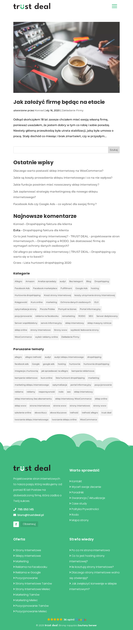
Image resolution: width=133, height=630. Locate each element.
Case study (79, 504)
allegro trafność (33, 357)
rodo (61, 391)
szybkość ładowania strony (85, 330)
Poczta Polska (47, 309)
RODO (81, 316)
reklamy (31, 391)
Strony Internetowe (28, 550)
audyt (63, 281)
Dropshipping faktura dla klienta (49, 224)
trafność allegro (90, 412)
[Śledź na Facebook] (16, 524)
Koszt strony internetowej (57, 295)
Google (35, 364)
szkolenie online (23, 412)
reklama (19, 391)
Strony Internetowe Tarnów (33, 584)
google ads (48, 364)
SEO (91, 316)
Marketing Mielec (26, 600)
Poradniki (78, 492)
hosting (95, 288)
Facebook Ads (22, 288)
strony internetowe (40, 330)
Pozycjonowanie (26, 578)
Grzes (17, 262)
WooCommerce (23, 337)
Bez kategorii (76, 281)
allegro (18, 357)
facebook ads (22, 364)
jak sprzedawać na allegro (54, 371)
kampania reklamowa (83, 371)
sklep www (20, 405)
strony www (99, 405)
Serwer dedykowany (107, 316)
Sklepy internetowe (28, 556)
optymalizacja (59, 384)
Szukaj (114, 149)
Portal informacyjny (90, 309)
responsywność (47, 391)
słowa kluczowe (58, 412)
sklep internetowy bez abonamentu (33, 398)
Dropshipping (102, 281)
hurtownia (74, 364)
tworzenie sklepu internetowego (31, 419)
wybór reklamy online (46, 337)
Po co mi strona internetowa (91, 550)
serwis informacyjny (51, 323)
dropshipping (94, 357)
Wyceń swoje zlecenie (86, 487)
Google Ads (81, 288)
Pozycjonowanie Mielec (31, 611)
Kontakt (77, 481)
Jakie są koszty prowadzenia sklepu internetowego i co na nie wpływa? (62, 177)
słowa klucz (41, 412)
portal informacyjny (80, 384)
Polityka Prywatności (85, 509)
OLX (96, 302)
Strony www (60, 330)
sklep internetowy (74, 323)
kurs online (46, 378)
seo (69, 391)
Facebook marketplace (45, 288)
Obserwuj (29, 524)
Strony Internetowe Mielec (32, 589)
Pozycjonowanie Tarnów (32, 606)
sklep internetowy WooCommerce (73, 398)
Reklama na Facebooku (31, 567)
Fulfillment (66, 288)
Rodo (75, 515)
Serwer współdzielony (26, 323)
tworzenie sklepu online (64, 419)
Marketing (22, 561)
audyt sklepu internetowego (69, 357)
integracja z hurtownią (26, 371)
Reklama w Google (28, 572)
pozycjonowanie (23, 316)
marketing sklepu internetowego (32, 384)
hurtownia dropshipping (96, 364)
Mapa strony (80, 520)
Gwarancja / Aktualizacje (88, 498)
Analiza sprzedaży (47, 281)
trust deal (106, 412)
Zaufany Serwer (87, 625)
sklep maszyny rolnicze (99, 323)
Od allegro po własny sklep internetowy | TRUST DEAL (51, 251)
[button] (66, 620)
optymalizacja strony (26, 309)
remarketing (68, 316)
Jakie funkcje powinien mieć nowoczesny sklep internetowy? (56, 184)
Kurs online (37, 302)
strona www (59, 405)
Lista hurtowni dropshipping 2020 (47, 262)
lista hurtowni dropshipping (70, 378)
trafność (74, 412)
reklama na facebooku (47, 316)
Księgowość (21, 302)
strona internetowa (40, 405)
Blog (88, 281)
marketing (51, 302)
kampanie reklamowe (26, 378)
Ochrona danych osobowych (75, 302)
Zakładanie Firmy (72, 110)
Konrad (39, 110)
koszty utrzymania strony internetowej (94, 295)
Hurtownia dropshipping (28, 295)
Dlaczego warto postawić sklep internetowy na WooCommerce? (58, 170)
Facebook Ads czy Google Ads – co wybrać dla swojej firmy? (55, 204)
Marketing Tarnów (27, 595)
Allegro (18, 281)
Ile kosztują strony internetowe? (93, 567)
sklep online (21, 330)
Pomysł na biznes (67, 309)
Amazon (30, 281)
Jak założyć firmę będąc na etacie (59, 102)
